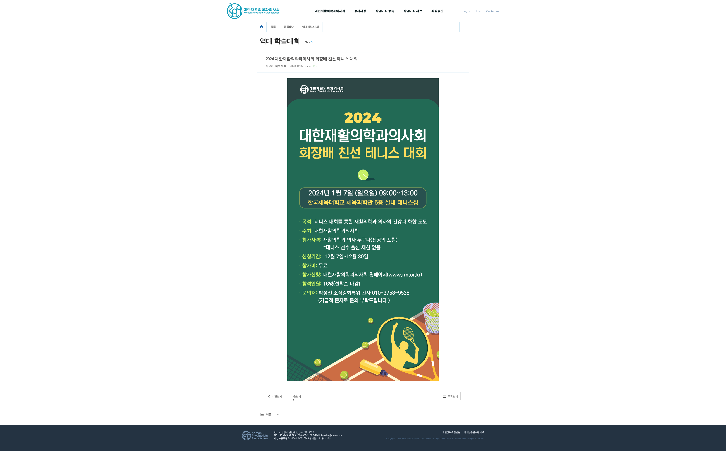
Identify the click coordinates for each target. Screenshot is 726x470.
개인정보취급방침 (451, 432)
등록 (273, 26)
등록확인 (289, 26)
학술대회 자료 (412, 10)
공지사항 (360, 10)
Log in (466, 11)
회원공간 (437, 10)
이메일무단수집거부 (474, 432)
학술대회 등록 (384, 10)
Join (478, 11)
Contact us (492, 11)
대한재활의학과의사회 (330, 10)
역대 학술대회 (310, 26)
